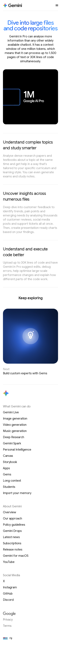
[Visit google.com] (30, 614)
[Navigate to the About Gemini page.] (12, 5)
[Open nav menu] (57, 5)
